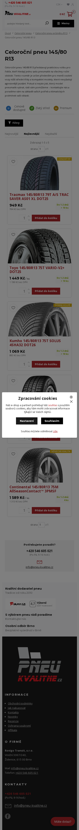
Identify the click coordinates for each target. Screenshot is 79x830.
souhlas (52, 405)
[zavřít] (72, 398)
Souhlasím (52, 420)
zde (55, 431)
